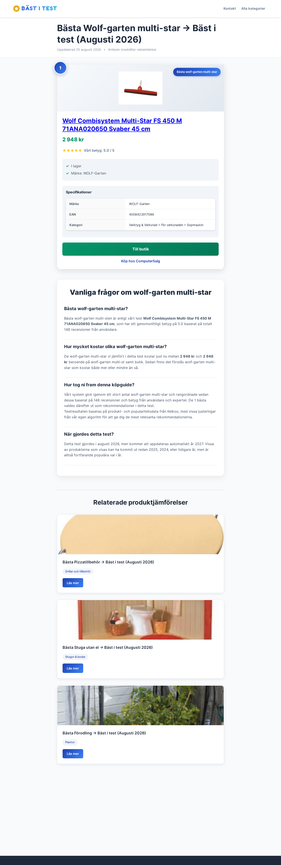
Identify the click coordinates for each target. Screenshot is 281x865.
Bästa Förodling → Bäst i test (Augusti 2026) (104, 733)
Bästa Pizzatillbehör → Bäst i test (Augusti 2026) (108, 562)
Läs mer (73, 583)
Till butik (140, 249)
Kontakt (229, 8)
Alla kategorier (253, 8)
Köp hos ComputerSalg (140, 261)
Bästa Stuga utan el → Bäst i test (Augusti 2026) (108, 647)
